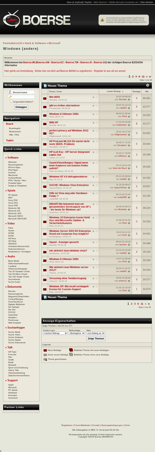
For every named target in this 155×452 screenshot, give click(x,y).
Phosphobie (55, 108)
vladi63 (123, 108)
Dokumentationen (16, 249)
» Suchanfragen (15, 327)
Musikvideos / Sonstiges (19, 251)
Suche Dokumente (17, 342)
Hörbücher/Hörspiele (17, 269)
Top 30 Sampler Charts (19, 271)
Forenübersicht (12, 43)
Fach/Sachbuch (15, 302)
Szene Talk (13, 370)
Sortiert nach (49, 330)
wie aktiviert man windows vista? (68, 250)
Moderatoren (15, 131)
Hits (147, 91)
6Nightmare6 (55, 136)
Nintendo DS (14, 211)
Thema (52, 91)
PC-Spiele (13, 195)
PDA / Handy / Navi (17, 180)
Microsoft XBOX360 (17, 219)
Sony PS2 (13, 200)
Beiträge (137, 91)
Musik (11, 362)
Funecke (12, 354)
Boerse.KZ (57, 62)
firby (51, 179)
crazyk (52, 157)
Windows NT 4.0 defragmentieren (68, 176)
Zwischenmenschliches (18, 375)
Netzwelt (12, 365)
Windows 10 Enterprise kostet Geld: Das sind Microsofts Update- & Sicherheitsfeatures (69, 220)
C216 (124, 235)
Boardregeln (15, 128)
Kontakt (95, 425)
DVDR (11, 233)
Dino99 (52, 125)
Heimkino (12, 317)
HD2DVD (12, 244)
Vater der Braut (56, 171)
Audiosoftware (15, 178)
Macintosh (13, 175)
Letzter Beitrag (113, 91)
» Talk (9, 347)
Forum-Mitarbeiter (82, 425)
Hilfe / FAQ (14, 135)
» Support (11, 380)
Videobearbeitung (16, 373)
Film (10, 357)
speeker (53, 245)
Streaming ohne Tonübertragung (67, 278)
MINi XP (53, 122)
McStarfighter (55, 237)
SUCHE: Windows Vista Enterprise (69, 185)
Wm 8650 (54, 97)
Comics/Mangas (15, 299)
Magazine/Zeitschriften (18, 296)
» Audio (10, 256)
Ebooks (11, 291)
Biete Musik (13, 261)
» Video (10, 223)
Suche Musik (14, 332)
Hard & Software (35, 43)
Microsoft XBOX (15, 216)
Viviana (52, 273)
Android (12, 172)
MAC (10, 197)
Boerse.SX (100, 62)
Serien (11, 230)
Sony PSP (13, 205)
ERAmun (122, 156)
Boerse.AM (42, 62)
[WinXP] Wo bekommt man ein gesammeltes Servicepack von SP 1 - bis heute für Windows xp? (70, 207)
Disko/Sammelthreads (18, 263)
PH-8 (51, 117)
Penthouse (13, 320)
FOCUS (11, 312)
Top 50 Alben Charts (17, 274)
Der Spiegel (13, 307)
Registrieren (66, 425)
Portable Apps (14, 183)
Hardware (12, 393)
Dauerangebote (15, 165)
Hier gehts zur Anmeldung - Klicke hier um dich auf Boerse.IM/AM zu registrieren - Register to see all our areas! (65, 71)
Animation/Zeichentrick (18, 246)
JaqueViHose (55, 188)
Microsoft (54, 43)
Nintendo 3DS (14, 213)
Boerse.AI (86, 62)
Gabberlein (121, 125)
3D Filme (12, 241)
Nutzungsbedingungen (112, 425)
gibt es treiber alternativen (64, 105)
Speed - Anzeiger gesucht (64, 242)
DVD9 (11, 236)
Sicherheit (13, 398)
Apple (11, 385)
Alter (88, 330)
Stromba (53, 100)
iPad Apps (13, 170)
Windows (12, 162)
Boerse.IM (29, 62)
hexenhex (54, 212)
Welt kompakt (14, 323)
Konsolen (12, 395)
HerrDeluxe (54, 253)
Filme (10, 228)
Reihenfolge (74, 330)
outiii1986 (53, 199)
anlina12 (53, 281)
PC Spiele (13, 390)
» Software (11, 157)
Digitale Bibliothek (16, 304)
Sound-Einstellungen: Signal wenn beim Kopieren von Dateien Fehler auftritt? (68, 165)
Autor (59, 91)
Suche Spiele (14, 340)
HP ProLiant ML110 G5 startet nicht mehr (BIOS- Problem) (69, 143)
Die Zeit (11, 309)
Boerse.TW (72, 62)
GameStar (13, 315)
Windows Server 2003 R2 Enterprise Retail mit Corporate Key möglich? (70, 232)
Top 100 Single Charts (18, 277)
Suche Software (15, 337)
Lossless (12, 266)
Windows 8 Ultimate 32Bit (64, 114)
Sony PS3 (13, 203)
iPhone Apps (14, 167)
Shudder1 (54, 147)
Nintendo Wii (14, 208)
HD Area (12, 238)
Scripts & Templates (17, 186)
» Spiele (10, 190)
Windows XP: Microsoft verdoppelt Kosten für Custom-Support (69, 288)
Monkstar (122, 209)
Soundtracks (14, 279)
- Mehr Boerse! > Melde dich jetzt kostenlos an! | (122, 2)
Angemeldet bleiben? (23, 102)
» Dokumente (13, 286)
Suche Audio (14, 282)
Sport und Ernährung (18, 367)
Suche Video (14, 335)
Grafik (11, 360)
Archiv (127, 425)
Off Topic (12, 352)
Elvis (51, 226)
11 (143, 76)
